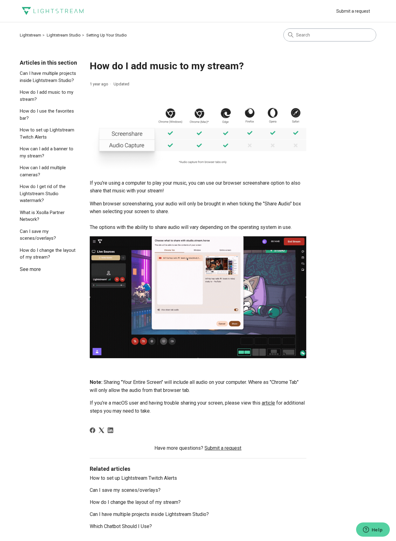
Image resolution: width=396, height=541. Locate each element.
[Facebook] (92, 430)
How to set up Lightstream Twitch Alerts (47, 133)
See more (30, 269)
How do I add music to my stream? (46, 95)
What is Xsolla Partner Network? (42, 216)
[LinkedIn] (110, 430)
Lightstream (30, 35)
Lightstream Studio (64, 35)
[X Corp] (101, 430)
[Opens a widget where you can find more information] (373, 530)
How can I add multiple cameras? (43, 171)
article (268, 403)
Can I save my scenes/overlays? (38, 235)
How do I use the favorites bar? (47, 114)
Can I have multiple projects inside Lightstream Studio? (48, 77)
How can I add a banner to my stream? (46, 152)
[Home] (52, 11)
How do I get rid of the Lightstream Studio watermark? (43, 193)
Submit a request (353, 11)
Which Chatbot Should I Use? (121, 526)
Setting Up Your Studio (106, 35)
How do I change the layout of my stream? (47, 253)
